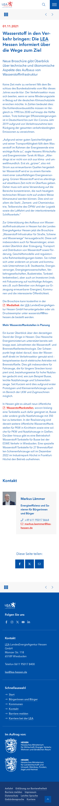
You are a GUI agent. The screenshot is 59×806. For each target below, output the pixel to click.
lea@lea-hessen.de (16, 672)
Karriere (31, 799)
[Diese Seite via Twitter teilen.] (29, 564)
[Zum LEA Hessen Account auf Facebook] (6, 621)
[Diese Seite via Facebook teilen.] (20, 564)
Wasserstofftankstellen (20, 407)
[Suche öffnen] (43, 4)
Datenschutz (11, 795)
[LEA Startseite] (15, 4)
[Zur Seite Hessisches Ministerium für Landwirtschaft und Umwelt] (29, 764)
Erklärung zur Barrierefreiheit (31, 788)
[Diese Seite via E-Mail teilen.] (39, 564)
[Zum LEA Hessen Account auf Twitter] (17, 621)
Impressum (30, 792)
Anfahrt (9, 788)
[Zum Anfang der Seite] (48, 799)
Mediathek (13, 305)
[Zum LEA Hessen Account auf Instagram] (11, 621)
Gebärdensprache (14, 799)
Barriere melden (13, 792)
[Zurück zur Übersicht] (6, 14)
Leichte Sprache (29, 795)
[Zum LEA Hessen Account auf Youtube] (23, 621)
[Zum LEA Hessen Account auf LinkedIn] (28, 621)
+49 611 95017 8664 (37, 520)
